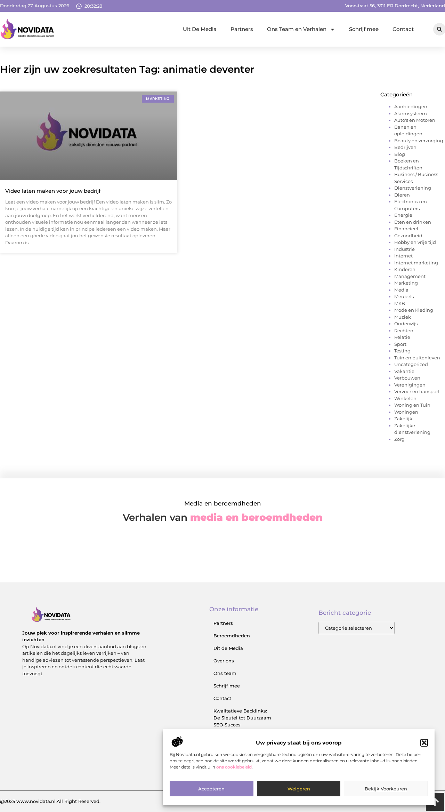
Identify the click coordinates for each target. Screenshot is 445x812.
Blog (399, 154)
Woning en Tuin (412, 405)
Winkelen (405, 398)
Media (401, 290)
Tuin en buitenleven (417, 357)
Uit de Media (228, 648)
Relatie (402, 337)
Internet (403, 255)
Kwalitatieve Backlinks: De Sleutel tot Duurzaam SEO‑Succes (242, 717)
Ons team (224, 673)
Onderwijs (406, 323)
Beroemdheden (231, 635)
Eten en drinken (412, 222)
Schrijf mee (364, 29)
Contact (403, 29)
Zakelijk (403, 418)
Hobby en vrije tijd (415, 242)
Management (410, 276)
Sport (400, 344)
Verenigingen (410, 385)
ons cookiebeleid (234, 767)
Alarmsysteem (410, 113)
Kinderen (404, 269)
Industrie (404, 249)
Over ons (223, 660)
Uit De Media (200, 29)
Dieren (402, 195)
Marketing (406, 283)
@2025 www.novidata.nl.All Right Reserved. (50, 801)
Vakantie (404, 371)
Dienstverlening (412, 188)
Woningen (406, 412)
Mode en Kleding (413, 310)
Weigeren (299, 788)
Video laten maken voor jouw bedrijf (52, 191)
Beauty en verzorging (418, 140)
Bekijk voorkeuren (386, 788)
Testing (402, 350)
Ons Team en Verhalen (296, 29)
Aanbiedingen (410, 106)
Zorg (399, 439)
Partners (241, 29)
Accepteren (211, 788)
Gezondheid (408, 235)
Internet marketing (416, 262)
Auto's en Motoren (414, 120)
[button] (424, 742)
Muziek (402, 317)
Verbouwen (407, 378)
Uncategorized (411, 364)
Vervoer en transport (417, 391)
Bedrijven (405, 147)
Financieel (406, 228)
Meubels (404, 296)
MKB (399, 303)
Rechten (403, 330)
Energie (403, 215)
